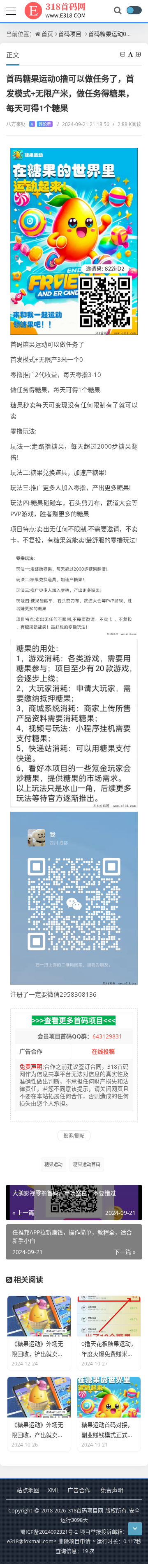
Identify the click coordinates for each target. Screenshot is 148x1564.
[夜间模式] (134, 10)
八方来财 (28, 124)
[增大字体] (139, 54)
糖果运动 (53, 1164)
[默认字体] (131, 54)
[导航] (11, 10)
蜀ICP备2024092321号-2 (49, 1531)
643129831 (107, 1036)
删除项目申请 (74, 1541)
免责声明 (111, 1490)
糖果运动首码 (86, 1164)
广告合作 (78, 1490)
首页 (47, 34)
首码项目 (69, 34)
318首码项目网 (85, 1510)
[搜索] (118, 10)
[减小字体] (123, 54)
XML (53, 1490)
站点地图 (27, 1490)
